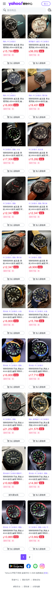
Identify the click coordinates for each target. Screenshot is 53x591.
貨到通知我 (13, 494)
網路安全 (16, 586)
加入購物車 (15, 63)
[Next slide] (24, 26)
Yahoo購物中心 (20, 4)
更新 (46, 572)
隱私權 (26, 586)
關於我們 (26, 579)
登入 (46, 3)
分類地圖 (36, 586)
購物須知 (36, 579)
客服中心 (15, 579)
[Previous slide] (4, 26)
